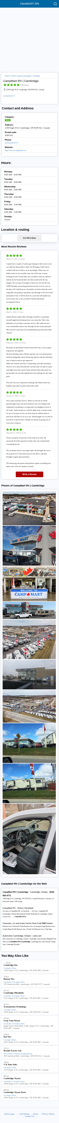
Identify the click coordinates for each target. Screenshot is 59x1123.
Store (8, 120)
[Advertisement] (29, 39)
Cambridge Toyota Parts (15, 1092)
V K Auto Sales (10, 1064)
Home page (9, 1114)
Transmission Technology (15, 1007)
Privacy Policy (48, 1114)
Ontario (7, 76)
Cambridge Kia (11, 965)
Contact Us (29, 1116)
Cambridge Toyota (12, 1078)
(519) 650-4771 (9, 96)
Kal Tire (7, 1037)
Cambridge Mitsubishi (13, 993)
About (35, 1114)
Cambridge (36, 76)
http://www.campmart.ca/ (15, 150)
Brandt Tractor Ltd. (13, 1051)
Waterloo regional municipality (21, 76)
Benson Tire (9, 979)
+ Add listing (23, 1114)
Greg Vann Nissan (12, 1020)
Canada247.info (29, 3)
